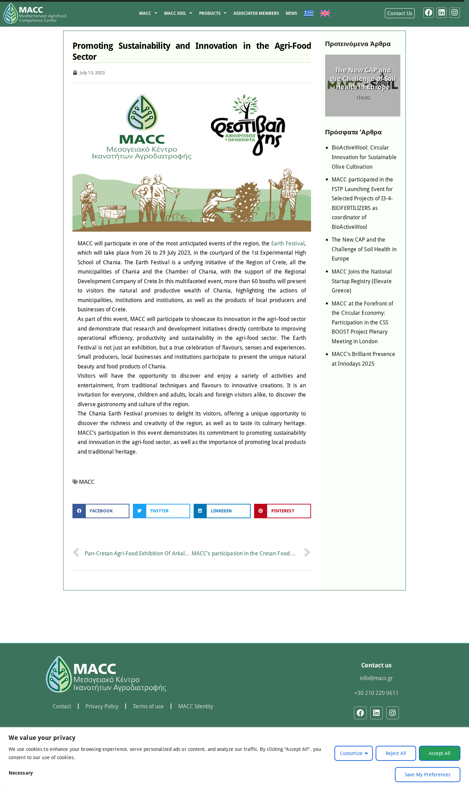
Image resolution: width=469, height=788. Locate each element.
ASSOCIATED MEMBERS (256, 13)
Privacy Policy (101, 706)
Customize (351, 753)
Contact (62, 706)
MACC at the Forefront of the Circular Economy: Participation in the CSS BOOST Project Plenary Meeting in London (362, 322)
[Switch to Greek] (308, 13)
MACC (145, 13)
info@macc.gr (376, 677)
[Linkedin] (441, 13)
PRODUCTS (209, 13)
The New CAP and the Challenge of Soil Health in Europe (363, 78)
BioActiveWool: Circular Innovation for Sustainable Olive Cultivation (364, 157)
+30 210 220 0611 (376, 692)
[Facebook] (428, 13)
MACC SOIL (175, 13)
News (363, 96)
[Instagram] (454, 13)
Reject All (396, 753)
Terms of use (148, 706)
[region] (234, 757)
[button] (100, 511)
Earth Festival (288, 243)
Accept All (439, 753)
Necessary (21, 772)
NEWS (291, 13)
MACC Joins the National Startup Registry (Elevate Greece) (362, 281)
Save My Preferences (427, 774)
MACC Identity (195, 706)
